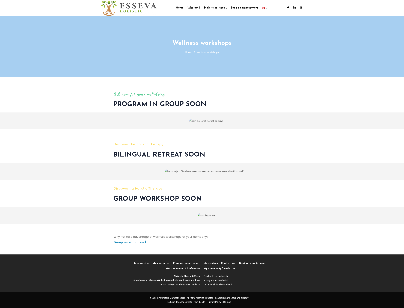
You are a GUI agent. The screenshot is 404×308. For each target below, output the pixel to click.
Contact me (228, 263)
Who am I (193, 7)
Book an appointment (244, 7)
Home (180, 7)
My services (211, 263)
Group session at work (130, 242)
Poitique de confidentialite (179, 302)
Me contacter (162, 263)
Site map (227, 302)
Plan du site (199, 302)
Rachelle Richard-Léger (225, 298)
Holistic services (214, 7)
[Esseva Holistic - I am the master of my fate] (129, 8)
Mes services (141, 263)
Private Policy (214, 302)
